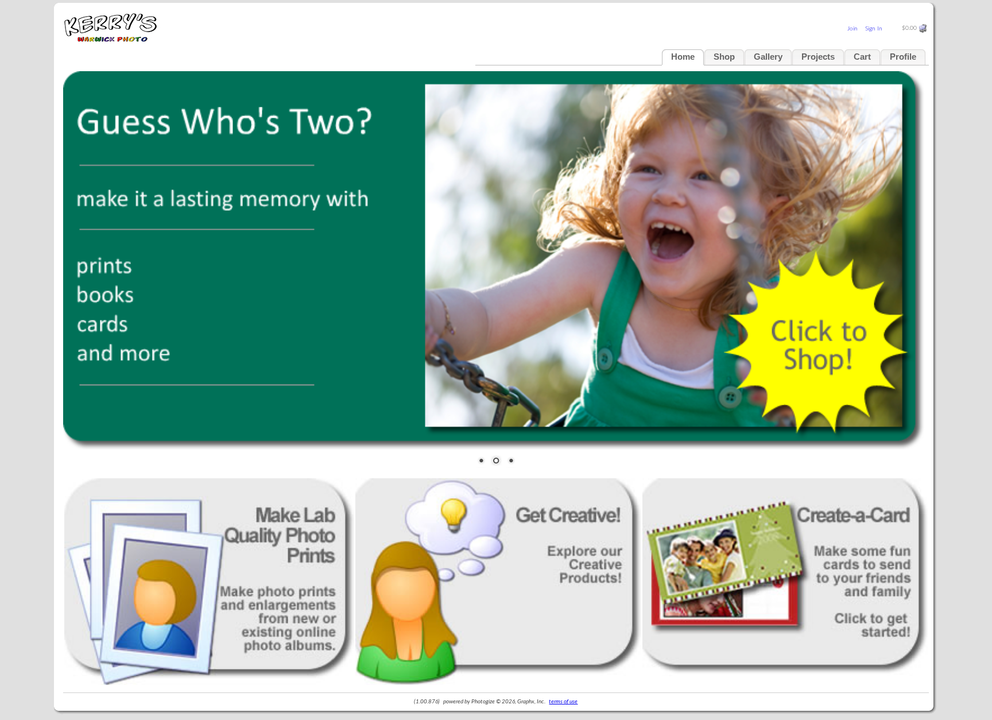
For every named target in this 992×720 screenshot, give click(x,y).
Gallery (768, 56)
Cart (862, 56)
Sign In (873, 29)
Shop (724, 56)
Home (683, 56)
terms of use (563, 701)
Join (852, 29)
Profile (903, 56)
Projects (818, 56)
